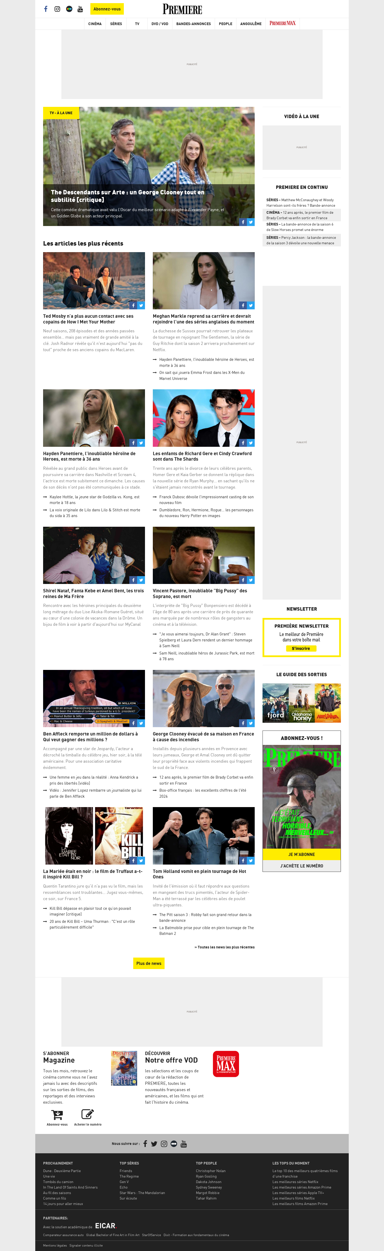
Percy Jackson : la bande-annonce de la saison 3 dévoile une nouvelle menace (301, 240)
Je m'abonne (301, 854)
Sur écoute (128, 1198)
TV (137, 23)
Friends (126, 1170)
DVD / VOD (160, 23)
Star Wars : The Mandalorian (142, 1192)
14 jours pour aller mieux (63, 1203)
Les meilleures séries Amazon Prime (301, 1187)
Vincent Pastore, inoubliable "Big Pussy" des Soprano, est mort (200, 593)
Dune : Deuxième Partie (62, 1170)
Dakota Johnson (209, 1181)
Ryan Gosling (206, 1176)
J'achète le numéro (301, 865)
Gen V (124, 1181)
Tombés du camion (58, 1181)
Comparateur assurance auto (63, 1235)
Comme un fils (54, 1198)
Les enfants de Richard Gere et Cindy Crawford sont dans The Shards (202, 456)
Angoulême (250, 23)
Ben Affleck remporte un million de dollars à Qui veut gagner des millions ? (90, 736)
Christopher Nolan (211, 1170)
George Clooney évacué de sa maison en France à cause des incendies (203, 736)
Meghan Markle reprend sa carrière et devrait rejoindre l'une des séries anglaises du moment (203, 319)
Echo (123, 1187)
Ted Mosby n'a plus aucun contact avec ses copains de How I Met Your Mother (88, 319)
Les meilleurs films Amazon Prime (300, 1203)
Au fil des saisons (57, 1192)
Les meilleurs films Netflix (293, 1198)
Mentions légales (55, 1245)
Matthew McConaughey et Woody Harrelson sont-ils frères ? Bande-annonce (300, 202)
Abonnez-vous (107, 8)
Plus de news (148, 963)
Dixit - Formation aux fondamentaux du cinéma (196, 1235)
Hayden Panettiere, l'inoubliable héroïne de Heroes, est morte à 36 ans (89, 456)
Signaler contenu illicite (86, 1245)
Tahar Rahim (206, 1198)
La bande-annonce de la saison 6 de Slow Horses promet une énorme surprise (299, 228)
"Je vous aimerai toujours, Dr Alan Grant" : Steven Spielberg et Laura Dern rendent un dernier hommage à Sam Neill (205, 640)
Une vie (49, 1176)
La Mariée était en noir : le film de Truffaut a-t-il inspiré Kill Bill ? (93, 874)
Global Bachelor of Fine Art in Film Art (112, 1235)
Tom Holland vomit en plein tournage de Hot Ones (199, 874)
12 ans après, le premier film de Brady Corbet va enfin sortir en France (299, 215)
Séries (116, 23)
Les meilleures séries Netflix (295, 1181)
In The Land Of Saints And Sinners (70, 1187)
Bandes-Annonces (193, 23)
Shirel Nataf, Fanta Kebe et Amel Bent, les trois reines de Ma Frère (93, 593)
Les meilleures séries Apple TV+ (298, 1192)
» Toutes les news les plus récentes (225, 947)
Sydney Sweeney (209, 1187)
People (225, 23)
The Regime (129, 1176)
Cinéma (95, 23)
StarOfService (151, 1235)
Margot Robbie (207, 1192)
